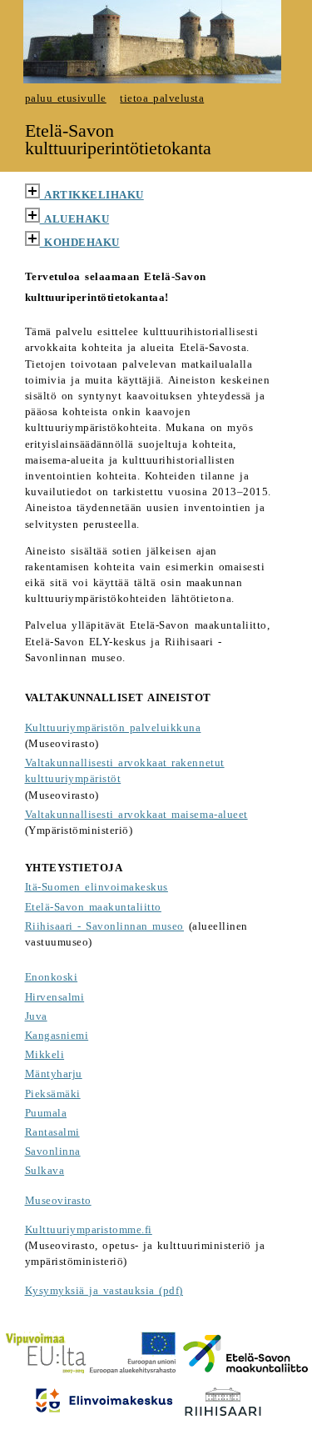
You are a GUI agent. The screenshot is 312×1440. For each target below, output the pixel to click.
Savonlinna (53, 1151)
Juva (36, 1016)
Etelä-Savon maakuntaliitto (93, 907)
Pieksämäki (53, 1094)
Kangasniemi (57, 1035)
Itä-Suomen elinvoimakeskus (96, 887)
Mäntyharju (53, 1074)
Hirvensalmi (55, 997)
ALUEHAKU (75, 219)
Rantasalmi (52, 1132)
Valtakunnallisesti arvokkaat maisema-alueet (136, 814)
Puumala (46, 1113)
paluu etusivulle (65, 98)
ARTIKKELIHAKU (92, 195)
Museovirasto (58, 1201)
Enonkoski (51, 977)
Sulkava (45, 1171)
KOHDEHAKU (80, 242)
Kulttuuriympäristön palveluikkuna (113, 728)
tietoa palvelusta (162, 98)
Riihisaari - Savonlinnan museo (105, 926)
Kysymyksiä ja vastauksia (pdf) (104, 1291)
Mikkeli (45, 1055)
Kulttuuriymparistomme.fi (88, 1230)
